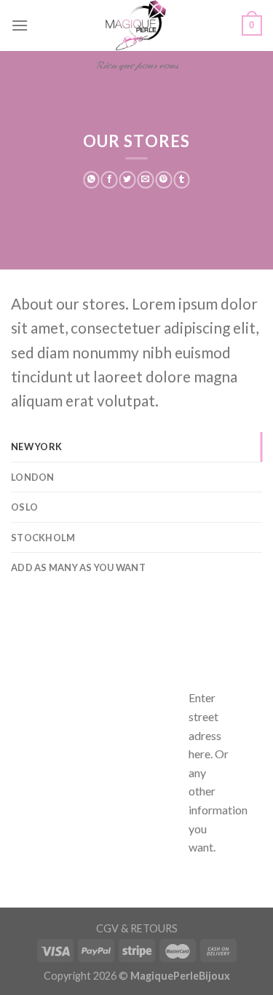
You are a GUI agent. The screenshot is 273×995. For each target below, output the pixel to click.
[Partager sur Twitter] (127, 180)
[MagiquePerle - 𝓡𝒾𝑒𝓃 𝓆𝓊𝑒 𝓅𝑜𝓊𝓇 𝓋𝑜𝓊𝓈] (137, 25)
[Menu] (19, 25)
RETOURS (154, 928)
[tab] (136, 446)
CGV (107, 928)
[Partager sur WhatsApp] (91, 180)
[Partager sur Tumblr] (181, 180)
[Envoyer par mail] (146, 180)
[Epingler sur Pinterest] (163, 180)
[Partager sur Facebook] (109, 180)
